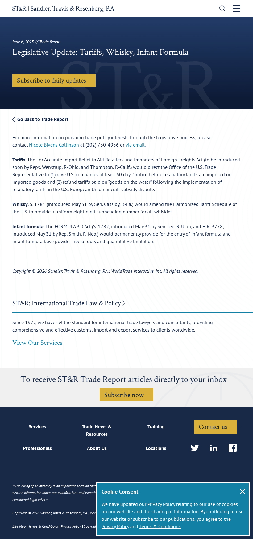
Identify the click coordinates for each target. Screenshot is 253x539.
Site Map (19, 526)
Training (156, 426)
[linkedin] (215, 448)
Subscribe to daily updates (51, 80)
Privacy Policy (115, 526)
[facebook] (235, 448)
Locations (156, 448)
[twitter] (197, 448)
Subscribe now (124, 394)
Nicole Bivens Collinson (54, 145)
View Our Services (37, 342)
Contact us (213, 426)
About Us (97, 448)
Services (37, 426)
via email (135, 145)
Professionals (37, 448)
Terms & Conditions (160, 526)
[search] (221, 9)
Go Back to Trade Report (42, 119)
